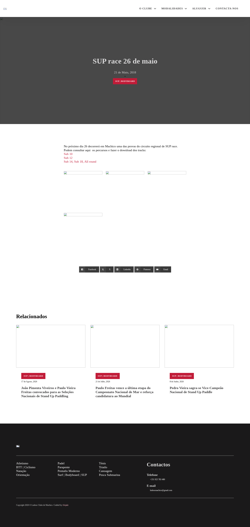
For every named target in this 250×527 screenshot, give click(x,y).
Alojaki (65, 505)
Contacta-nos (227, 8)
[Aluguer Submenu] (209, 8)
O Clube (145, 8)
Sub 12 (68, 158)
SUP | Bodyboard (125, 81)
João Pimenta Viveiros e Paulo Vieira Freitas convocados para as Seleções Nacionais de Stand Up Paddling (48, 392)
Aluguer (199, 8)
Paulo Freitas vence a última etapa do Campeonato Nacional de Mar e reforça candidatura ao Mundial (124, 392)
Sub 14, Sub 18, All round (80, 161)
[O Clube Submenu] (155, 8)
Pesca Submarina (109, 475)
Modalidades (172, 8)
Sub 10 (68, 154)
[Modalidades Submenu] (186, 8)
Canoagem (105, 471)
